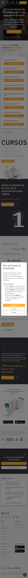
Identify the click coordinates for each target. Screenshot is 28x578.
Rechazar (14, 312)
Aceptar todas (14, 305)
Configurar (14, 308)
